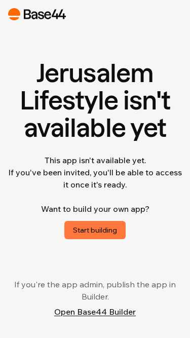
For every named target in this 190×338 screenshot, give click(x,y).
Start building (95, 230)
